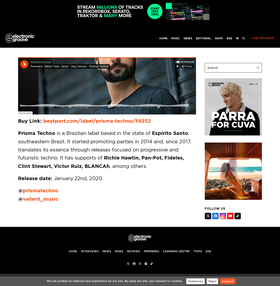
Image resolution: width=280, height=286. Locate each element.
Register (268, 38)
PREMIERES (151, 251)
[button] (243, 38)
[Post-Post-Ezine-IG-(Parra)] (233, 134)
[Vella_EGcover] (233, 199)
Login (256, 38)
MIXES (119, 251)
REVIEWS (133, 251)
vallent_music (40, 199)
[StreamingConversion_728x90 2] (140, 19)
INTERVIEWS (90, 251)
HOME (73, 251)
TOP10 (197, 251)
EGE (208, 251)
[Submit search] (258, 68)
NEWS (106, 251)
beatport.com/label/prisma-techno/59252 (97, 121)
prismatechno (40, 190)
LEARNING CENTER (176, 251)
